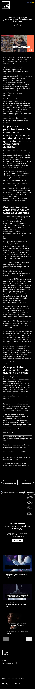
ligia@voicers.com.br (10, 663)
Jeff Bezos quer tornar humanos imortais (17, 632)
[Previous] (6, 639)
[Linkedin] (16, 684)
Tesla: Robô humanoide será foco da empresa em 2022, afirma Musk (17, 604)
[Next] (29, 639)
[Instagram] (20, 684)
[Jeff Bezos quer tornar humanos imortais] (17, 621)
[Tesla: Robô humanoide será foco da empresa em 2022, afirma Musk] (17, 592)
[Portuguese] (31, 3)
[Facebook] (11, 684)
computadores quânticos (20, 85)
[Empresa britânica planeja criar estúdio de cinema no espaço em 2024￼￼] (17, 563)
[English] (28, 3)
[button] (27, 5)
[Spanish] (33, 3)
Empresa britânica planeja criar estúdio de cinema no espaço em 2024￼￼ (17, 439)
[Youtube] (3, 684)
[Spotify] (7, 684)
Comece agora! (17, 540)
